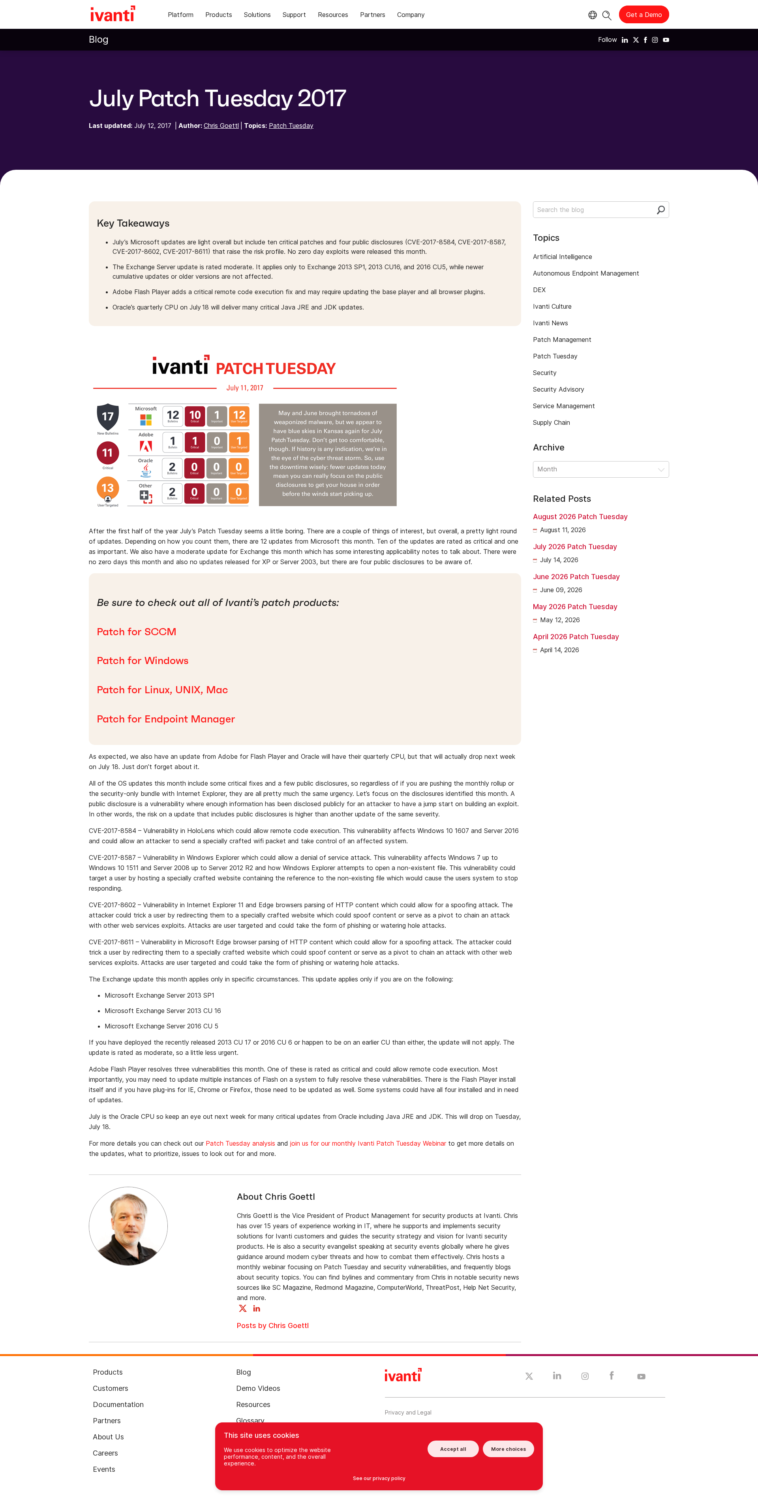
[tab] (180, 16)
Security (545, 373)
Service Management (564, 406)
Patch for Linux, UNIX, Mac (162, 689)
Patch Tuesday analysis (240, 1143)
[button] (601, 469)
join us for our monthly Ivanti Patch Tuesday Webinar (369, 1143)
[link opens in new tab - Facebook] (611, 1377)
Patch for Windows (143, 660)
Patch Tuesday (291, 125)
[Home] (113, 15)
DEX (539, 290)
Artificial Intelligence (562, 257)
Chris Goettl (221, 125)
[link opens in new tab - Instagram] (585, 1377)
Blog (99, 39)
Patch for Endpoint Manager (166, 719)
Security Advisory (558, 389)
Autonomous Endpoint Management (586, 273)
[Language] (591, 15)
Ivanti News (550, 323)
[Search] (607, 14)
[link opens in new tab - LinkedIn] (557, 1377)
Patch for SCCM (136, 631)
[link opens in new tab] (625, 39)
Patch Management (562, 339)
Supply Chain (551, 422)
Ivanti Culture (552, 306)
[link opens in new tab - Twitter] (529, 1377)
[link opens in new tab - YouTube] (641, 1377)
